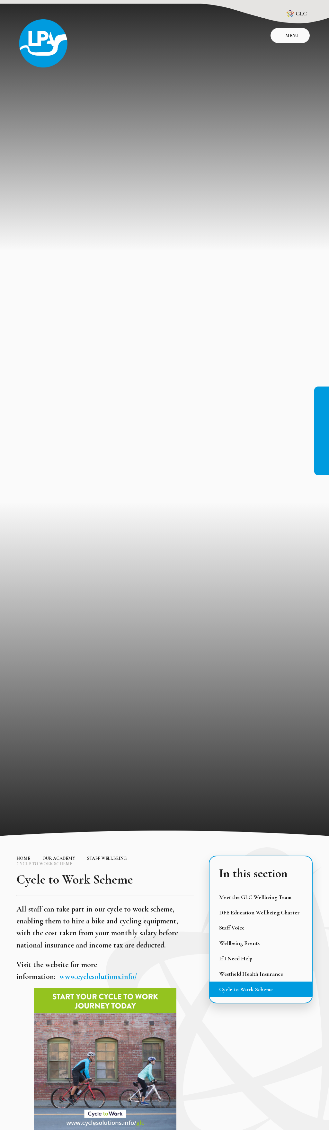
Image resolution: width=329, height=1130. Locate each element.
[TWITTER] (321, 437)
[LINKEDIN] (321, 422)
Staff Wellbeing (107, 858)
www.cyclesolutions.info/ (98, 976)
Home (23, 858)
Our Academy (58, 858)
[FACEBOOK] (321, 393)
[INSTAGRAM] (321, 408)
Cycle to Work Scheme (44, 864)
